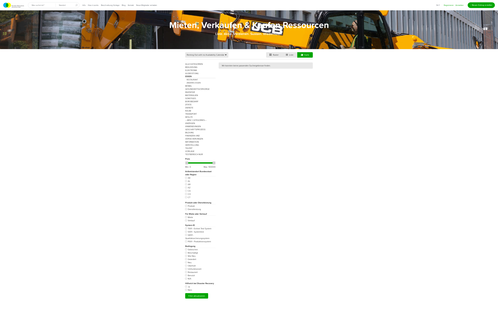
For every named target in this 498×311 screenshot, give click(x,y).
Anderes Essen (194, 82)
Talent (188, 148)
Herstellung (192, 145)
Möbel (188, 85)
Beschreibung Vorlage (110, 5)
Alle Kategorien (194, 64)
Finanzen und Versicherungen (194, 137)
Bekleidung (191, 67)
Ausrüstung (192, 73)
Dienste (189, 107)
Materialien (191, 95)
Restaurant (192, 79)
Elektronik (191, 70)
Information (192, 141)
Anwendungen (193, 126)
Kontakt (131, 5)
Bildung (189, 132)
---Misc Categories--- (196, 120)
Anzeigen (190, 123)
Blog (124, 5)
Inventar (190, 92)
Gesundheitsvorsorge (197, 89)
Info (84, 5)
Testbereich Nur (194, 154)
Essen (188, 76)
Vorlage (189, 151)
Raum (188, 110)
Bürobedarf (191, 101)
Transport (191, 113)
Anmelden (459, 5)
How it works (93, 5)
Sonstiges (190, 98)
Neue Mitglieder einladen (146, 5)
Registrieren (449, 5)
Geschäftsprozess (195, 129)
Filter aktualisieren (196, 295)
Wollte (189, 117)
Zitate (188, 104)
